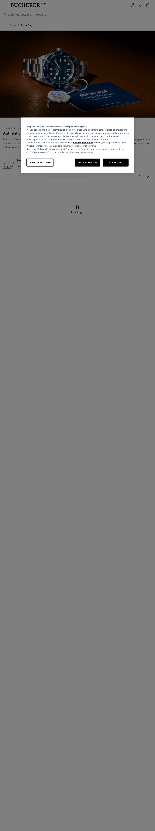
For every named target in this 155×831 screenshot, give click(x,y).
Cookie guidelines (83, 142)
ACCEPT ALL (116, 162)
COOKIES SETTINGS (40, 162)
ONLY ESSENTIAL (87, 162)
